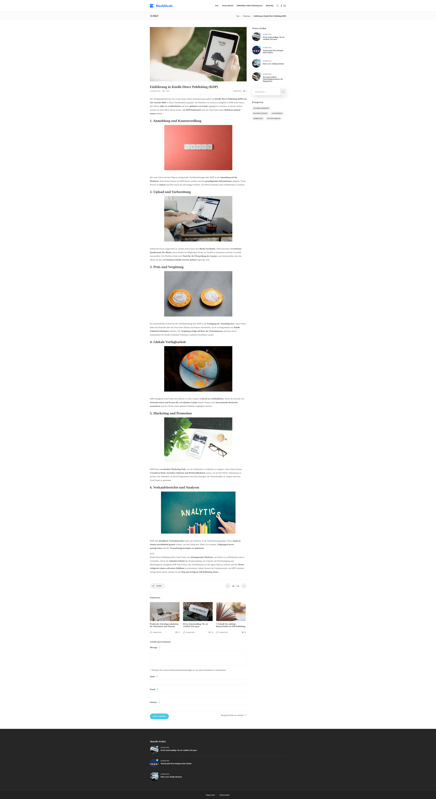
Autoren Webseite (261, 108)
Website (153, 702)
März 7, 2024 (165, 91)
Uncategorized (273, 118)
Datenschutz (224, 795)
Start (217, 5)
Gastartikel (277, 113)
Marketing (269, 5)
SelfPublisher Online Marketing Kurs (250, 5)
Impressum (210, 795)
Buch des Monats (260, 113)
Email (153, 689)
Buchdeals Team (156, 91)
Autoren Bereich (227, 5)
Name (153, 676)
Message (154, 647)
